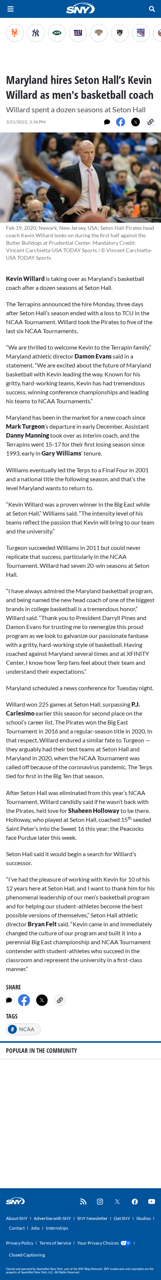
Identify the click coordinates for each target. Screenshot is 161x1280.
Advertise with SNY (52, 1218)
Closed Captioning (27, 1255)
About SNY (17, 1218)
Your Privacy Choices (98, 1243)
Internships (57, 1228)
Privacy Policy (19, 1243)
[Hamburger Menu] (10, 8)
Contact (17, 1228)
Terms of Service (55, 1243)
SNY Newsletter (92, 1218)
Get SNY (122, 1218)
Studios (143, 1218)
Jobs (35, 1228)
